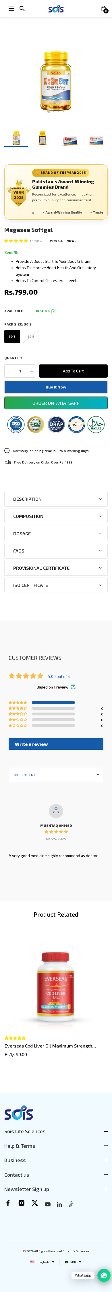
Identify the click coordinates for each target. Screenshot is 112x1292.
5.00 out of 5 (59, 676)
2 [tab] (53, 111)
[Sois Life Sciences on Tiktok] (71, 1204)
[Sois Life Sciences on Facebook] (7, 1203)
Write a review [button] (31, 744)
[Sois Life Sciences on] (59, 1204)
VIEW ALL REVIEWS (63, 240)
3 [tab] (58, 111)
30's (12, 336)
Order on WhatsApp (56, 403)
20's (31, 336)
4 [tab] (63, 111)
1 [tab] (48, 111)
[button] (16, 240)
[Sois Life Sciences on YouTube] (48, 1204)
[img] (56, 831)
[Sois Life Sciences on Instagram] (21, 1203)
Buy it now (56, 386)
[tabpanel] (56, 69)
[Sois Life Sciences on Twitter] (34, 1203)
